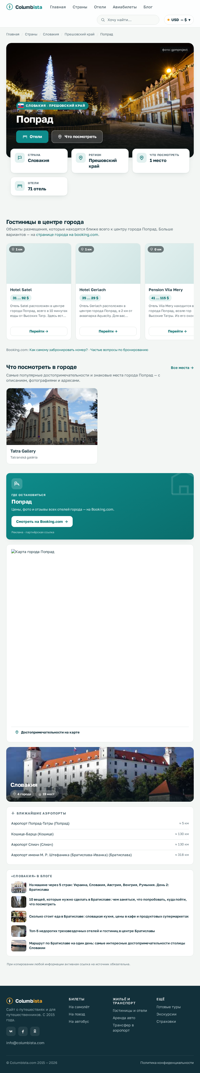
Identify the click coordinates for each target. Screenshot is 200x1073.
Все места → (182, 367)
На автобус (79, 1021)
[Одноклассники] (35, 1031)
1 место (158, 160)
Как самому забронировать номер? (58, 350)
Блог (148, 6)
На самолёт (79, 1007)
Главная (58, 6)
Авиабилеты (125, 6)
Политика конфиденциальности (167, 1063)
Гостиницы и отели (130, 1010)
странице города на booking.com (67, 234)
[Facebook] (23, 1031)
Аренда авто (124, 1017)
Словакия (51, 34)
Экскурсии (167, 1014)
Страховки (166, 1021)
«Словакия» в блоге (31, 876)
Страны (80, 6)
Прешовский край (80, 34)
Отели (100, 6)
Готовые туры (169, 1007)
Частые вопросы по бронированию (119, 350)
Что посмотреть (81, 136)
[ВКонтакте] (11, 1031)
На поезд (77, 1014)
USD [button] (180, 19)
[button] (100, 643)
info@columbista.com (25, 1042)
